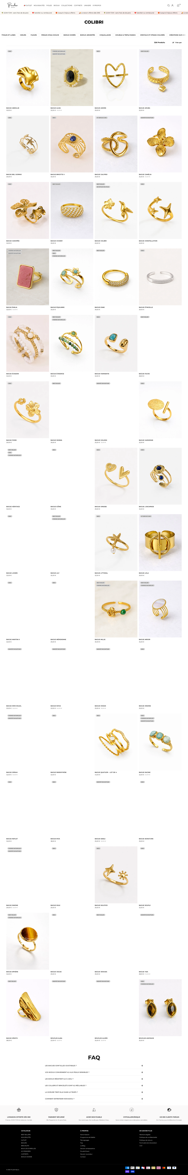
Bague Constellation (148, 241)
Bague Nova (56, 706)
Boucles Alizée (101, 1038)
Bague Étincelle (146, 307)
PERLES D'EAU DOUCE (50, 35)
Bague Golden (101, 440)
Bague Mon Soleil (13, 706)
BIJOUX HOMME (26, 1157)
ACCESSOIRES (26, 1151)
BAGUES (24, 1143)
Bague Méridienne (58, 639)
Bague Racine (144, 772)
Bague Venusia (101, 972)
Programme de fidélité (87, 1137)
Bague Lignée (12, 573)
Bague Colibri (101, 241)
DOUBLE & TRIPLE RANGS (125, 35)
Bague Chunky (57, 241)
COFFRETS (78, 5)
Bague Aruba (144, 108)
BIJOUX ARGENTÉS (87, 35)
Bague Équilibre (58, 307)
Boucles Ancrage (146, 1038)
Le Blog (82, 1146)
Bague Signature (146, 839)
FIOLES (49, 5)
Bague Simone (12, 905)
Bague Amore (100, 108)
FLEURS (34, 35)
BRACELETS (25, 1146)
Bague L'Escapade (146, 506)
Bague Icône (56, 506)
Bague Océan (100, 706)
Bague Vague (56, 972)
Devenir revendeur (86, 1154)
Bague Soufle (145, 905)
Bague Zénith (12, 1038)
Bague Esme (100, 307)
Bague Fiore (11, 440)
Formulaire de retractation (148, 1143)
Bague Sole (55, 905)
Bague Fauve (144, 374)
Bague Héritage (13, 506)
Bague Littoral (101, 573)
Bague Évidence (57, 374)
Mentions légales (144, 1134)
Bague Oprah (12, 772)
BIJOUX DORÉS (70, 35)
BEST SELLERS (26, 1134)
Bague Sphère (12, 972)
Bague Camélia (145, 174)
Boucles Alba (56, 1038)
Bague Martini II (13, 639)
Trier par (178, 42)
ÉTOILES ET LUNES (8, 35)
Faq (81, 1143)
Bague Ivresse (101, 506)
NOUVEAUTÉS (39, 5)
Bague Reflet (12, 839)
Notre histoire (84, 1134)
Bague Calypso (101, 174)
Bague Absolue (12, 108)
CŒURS (23, 35)
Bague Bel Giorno (14, 174)
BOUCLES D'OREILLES (28, 1148)
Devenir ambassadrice (87, 1148)
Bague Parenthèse (58, 772)
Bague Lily (55, 573)
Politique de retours (145, 1140)
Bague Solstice (101, 905)
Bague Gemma (56, 440)
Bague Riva (55, 839)
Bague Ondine (145, 706)
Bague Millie (100, 639)
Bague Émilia (11, 307)
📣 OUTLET (28, 5)
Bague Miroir (144, 639)
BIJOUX (57, 5)
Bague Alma (56, 108)
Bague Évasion (12, 374)
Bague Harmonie (146, 440)
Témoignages (84, 1140)
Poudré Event (84, 1151)
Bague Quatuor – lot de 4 (106, 772)
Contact (83, 1157)
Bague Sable (100, 839)
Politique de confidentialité (148, 1137)
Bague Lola (144, 573)
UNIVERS (87, 5)
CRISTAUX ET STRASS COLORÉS (152, 35)
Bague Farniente (102, 374)
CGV (140, 1146)
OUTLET (23, 1140)
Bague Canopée (12, 241)
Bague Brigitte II (58, 174)
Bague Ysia (143, 972)
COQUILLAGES (105, 35)
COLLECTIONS (66, 5)
